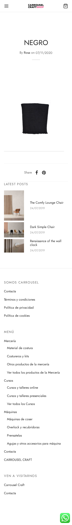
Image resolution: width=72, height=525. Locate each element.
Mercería (10, 341)
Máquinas (10, 412)
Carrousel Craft (14, 485)
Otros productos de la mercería (28, 364)
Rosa (27, 53)
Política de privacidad (19, 307)
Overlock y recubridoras (23, 427)
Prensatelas (14, 435)
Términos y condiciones (19, 299)
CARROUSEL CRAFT (18, 459)
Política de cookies (17, 315)
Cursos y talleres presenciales (26, 395)
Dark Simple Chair (42, 227)
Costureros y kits (18, 356)
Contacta (10, 291)
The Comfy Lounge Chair (46, 202)
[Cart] (65, 6)
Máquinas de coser (19, 419)
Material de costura (20, 348)
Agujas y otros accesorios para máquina (34, 443)
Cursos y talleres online (22, 387)
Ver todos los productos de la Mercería (33, 372)
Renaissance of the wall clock (45, 243)
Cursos (8, 380)
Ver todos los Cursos (21, 404)
